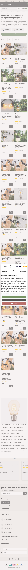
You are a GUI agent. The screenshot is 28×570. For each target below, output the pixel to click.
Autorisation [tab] (5, 271)
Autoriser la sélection (14, 300)
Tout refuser (14, 303)
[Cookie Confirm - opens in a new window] (21, 266)
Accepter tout (14, 296)
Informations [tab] (23, 271)
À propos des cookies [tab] (14, 271)
